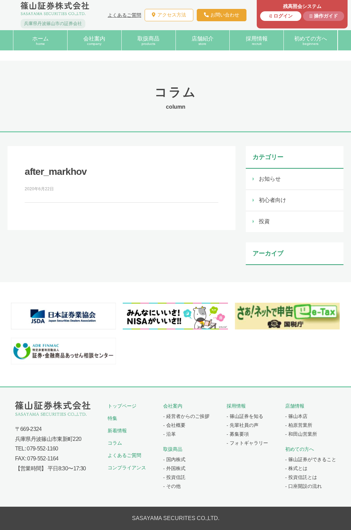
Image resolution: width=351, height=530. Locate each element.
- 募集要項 (238, 434)
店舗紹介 (203, 41)
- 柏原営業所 (298, 425)
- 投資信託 (174, 477)
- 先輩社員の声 (242, 425)
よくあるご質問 (124, 15)
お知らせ (270, 179)
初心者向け (272, 200)
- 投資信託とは (301, 477)
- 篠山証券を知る (245, 416)
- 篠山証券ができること (310, 459)
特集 (112, 418)
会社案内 (94, 41)
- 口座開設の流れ (303, 486)
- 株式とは (296, 468)
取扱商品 (148, 41)
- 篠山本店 (296, 416)
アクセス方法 (171, 14)
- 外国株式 (174, 468)
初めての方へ (310, 41)
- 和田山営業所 (301, 434)
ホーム (40, 41)
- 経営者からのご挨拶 (186, 416)
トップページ (122, 406)
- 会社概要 (174, 425)
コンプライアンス (127, 467)
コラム (115, 443)
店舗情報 (294, 406)
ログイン (283, 16)
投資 (264, 221)
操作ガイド (326, 16)
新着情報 (117, 430)
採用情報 (257, 41)
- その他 (172, 486)
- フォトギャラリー (247, 443)
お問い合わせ (224, 14)
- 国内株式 (174, 459)
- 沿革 (169, 434)
